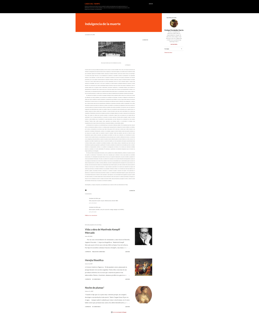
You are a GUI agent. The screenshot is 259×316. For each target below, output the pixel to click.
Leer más (127, 251)
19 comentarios (96, 306)
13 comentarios (96, 279)
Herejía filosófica (94, 260)
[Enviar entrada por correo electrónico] (86, 190)
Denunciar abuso (168, 52)
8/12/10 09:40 (93, 203)
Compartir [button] (145, 39)
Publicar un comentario (91, 215)
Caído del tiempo (92, 4)
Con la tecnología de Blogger (119, 312)
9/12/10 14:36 (92, 212)
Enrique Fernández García (174, 30)
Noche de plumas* (94, 287)
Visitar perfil (174, 44)
